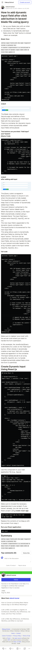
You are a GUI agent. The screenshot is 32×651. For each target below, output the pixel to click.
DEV (9, 640)
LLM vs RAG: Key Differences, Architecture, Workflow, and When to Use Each (15, 620)
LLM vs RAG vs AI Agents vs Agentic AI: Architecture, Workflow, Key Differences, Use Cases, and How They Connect (15, 612)
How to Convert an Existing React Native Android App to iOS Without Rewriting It (14, 603)
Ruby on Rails (17, 641)
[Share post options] (29, 648)
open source (18, 638)
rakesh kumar (10, 7)
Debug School (6, 629)
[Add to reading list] (18, 648)
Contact (18, 633)
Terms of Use (26, 635)
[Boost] (24, 648)
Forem (9, 638)
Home (13, 633)
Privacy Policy (17, 635)
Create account (25, 2)
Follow (16, 580)
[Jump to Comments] (11, 648)
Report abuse (22, 565)
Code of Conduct (11, 565)
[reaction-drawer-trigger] (4, 648)
